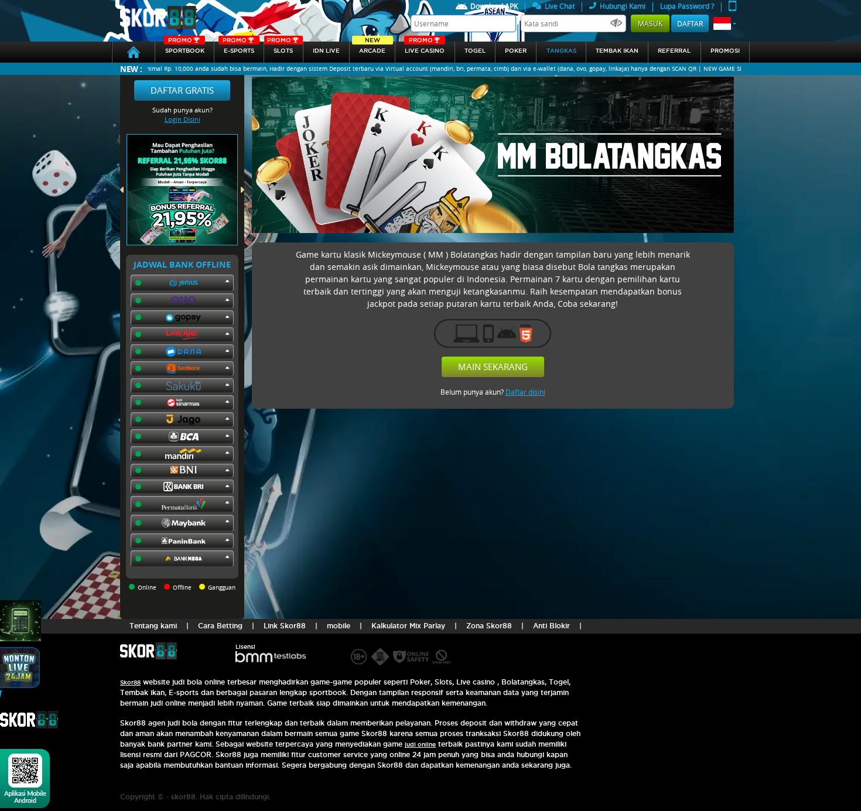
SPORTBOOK (184, 48)
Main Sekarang (493, 366)
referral (674, 50)
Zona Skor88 (489, 625)
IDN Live (326, 50)
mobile (338, 625)
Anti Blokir (551, 625)
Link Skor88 (285, 625)
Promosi (725, 50)
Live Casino (425, 48)
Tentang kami (153, 625)
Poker (516, 50)
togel (475, 50)
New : (131, 68)
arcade (372, 48)
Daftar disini (525, 391)
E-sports (238, 48)
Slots (280, 48)
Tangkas (561, 50)
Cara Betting (220, 625)
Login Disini (182, 119)
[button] (725, 23)
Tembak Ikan (617, 50)
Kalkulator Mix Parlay (408, 625)
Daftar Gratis (182, 90)
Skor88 (130, 682)
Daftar (690, 23)
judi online (420, 744)
